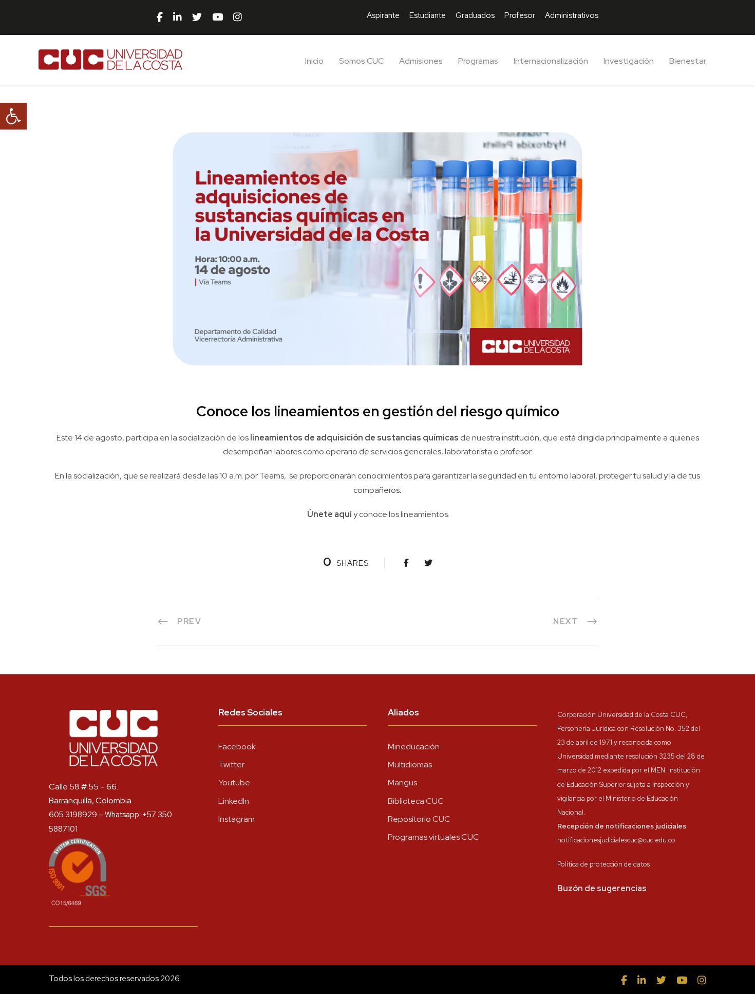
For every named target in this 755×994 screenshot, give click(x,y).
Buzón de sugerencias (602, 888)
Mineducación (414, 746)
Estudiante (427, 15)
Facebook (237, 746)
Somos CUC (361, 61)
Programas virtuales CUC (433, 837)
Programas (478, 61)
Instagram (236, 819)
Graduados (475, 15)
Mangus (402, 782)
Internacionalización (551, 61)
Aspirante (383, 15)
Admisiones (421, 61)
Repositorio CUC (419, 819)
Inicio (314, 61)
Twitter (231, 764)
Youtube (234, 782)
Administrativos (571, 15)
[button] (13, 116)
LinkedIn (233, 801)
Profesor (519, 15)
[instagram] (237, 17)
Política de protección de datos (603, 864)
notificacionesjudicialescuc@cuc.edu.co (616, 840)
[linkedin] (177, 17)
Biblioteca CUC (416, 801)
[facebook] (160, 17)
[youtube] (217, 17)
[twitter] (197, 17)
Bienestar (687, 61)
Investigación (628, 61)
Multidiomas (410, 764)
